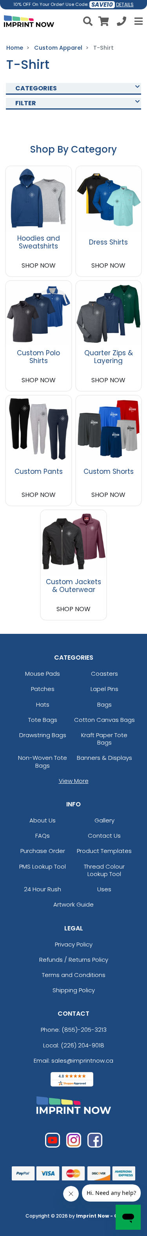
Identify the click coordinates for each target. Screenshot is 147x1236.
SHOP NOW (39, 265)
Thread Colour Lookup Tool (104, 870)
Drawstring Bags (42, 735)
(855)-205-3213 (84, 1030)
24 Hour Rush (42, 889)
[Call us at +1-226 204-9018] (121, 22)
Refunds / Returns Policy (73, 959)
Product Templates (104, 851)
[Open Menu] (137, 21)
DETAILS (125, 4)
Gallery (104, 820)
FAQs (42, 835)
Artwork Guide (73, 904)
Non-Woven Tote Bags (42, 761)
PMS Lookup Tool (42, 866)
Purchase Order (42, 851)
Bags (104, 704)
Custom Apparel (58, 48)
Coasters (104, 673)
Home (14, 48)
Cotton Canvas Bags (104, 720)
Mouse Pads (42, 673)
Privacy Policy (74, 944)
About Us (42, 820)
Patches (42, 689)
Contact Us (104, 835)
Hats (42, 704)
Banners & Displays (104, 758)
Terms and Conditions (73, 975)
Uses (104, 889)
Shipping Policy (74, 990)
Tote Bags (42, 720)
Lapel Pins (104, 689)
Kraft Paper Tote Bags (104, 739)
